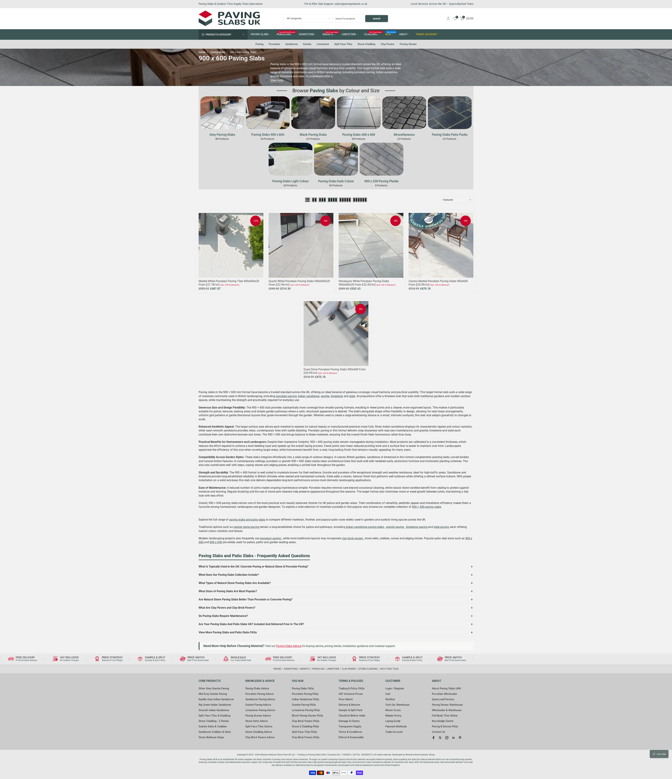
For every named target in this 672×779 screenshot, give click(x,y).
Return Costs (393, 710)
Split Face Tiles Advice (258, 726)
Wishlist (390, 699)
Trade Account (393, 731)
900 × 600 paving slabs (426, 506)
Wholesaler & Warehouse (446, 710)
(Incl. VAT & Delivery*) (229, 285)
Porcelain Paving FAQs (305, 693)
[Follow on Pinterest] (460, 738)
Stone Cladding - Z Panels (214, 721)
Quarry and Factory (443, 699)
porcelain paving (286, 396)
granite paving (395, 527)
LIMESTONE (349, 34)
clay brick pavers (352, 538)
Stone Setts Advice (256, 721)
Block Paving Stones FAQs (307, 715)
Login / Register (394, 688)
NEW (390, 34)
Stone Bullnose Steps (211, 737)
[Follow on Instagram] (446, 738)
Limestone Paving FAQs (306, 710)
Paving (259, 44)
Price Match (346, 699)
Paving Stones (408, 44)
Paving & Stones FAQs (445, 726)
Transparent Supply (350, 726)
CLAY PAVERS (349, 668)
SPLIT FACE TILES (389, 668)
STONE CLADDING (367, 668)
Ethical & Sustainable (351, 737)
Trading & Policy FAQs (352, 688)
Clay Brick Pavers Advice (260, 737)
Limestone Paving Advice (260, 710)
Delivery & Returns (349, 704)
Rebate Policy (393, 715)
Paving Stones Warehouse (447, 704)
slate (352, 396)
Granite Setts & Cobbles (213, 726)
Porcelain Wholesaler (444, 693)
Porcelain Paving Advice (259, 693)
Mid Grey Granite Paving (213, 693)
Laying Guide (392, 721)
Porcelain (274, 44)
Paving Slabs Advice (289, 646)
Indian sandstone (309, 396)
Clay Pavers (387, 44)
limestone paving (417, 527)
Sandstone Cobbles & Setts (215, 731)
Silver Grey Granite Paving (214, 688)
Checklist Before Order (352, 715)
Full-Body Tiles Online (444, 715)
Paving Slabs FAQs (303, 688)
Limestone (323, 44)
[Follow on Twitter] (440, 738)
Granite (307, 44)
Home (202, 52)
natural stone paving (246, 527)
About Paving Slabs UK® (446, 688)
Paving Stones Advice (258, 715)
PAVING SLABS (259, 34)
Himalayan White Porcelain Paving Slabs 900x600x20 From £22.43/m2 (364, 282)
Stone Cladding (366, 44)
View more (276, 80)
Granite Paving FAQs (304, 704)
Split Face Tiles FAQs (304, 731)
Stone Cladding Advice (258, 731)
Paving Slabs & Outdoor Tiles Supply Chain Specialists (231, 3)
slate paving (441, 527)
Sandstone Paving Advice (260, 699)
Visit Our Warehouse (397, 704)
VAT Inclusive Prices (351, 693)
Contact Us (438, 731)
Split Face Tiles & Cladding (214, 715)
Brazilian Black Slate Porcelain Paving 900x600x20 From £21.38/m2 (40, 776)
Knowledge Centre (442, 721)
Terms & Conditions (350, 731)
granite (325, 396)
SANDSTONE (306, 34)
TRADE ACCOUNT (426, 34)
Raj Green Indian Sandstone (215, 704)
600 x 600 (216, 542)
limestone (337, 396)
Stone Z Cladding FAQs (305, 726)
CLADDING (373, 34)
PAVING (277, 668)
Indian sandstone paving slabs (365, 527)
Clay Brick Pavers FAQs (305, 721)
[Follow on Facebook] (433, 738)
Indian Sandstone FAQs (305, 699)
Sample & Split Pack (350, 710)
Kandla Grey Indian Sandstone (216, 699)
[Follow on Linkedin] (453, 738)
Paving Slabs (218, 52)
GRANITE (330, 34)
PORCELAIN (286, 34)
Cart (387, 693)
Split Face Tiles (343, 44)
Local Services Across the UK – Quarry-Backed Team (442, 3)
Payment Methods (396, 726)
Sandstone (291, 44)
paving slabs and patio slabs (247, 519)
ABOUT (403, 34)
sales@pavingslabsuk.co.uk (351, 3)
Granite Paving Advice (258, 704)
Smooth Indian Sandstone (214, 710)
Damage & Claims (349, 721)
